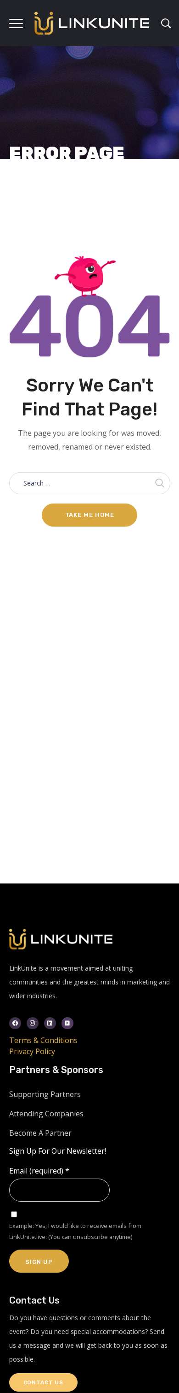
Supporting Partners (45, 1094)
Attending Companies (46, 1113)
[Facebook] (15, 1023)
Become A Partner (40, 1133)
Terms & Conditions (43, 1040)
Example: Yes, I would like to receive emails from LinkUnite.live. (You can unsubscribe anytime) (75, 1231)
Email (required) (39, 1171)
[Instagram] (33, 1023)
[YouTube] (67, 1023)
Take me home (89, 514)
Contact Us (43, 1382)
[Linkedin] (50, 1023)
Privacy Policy (32, 1051)
